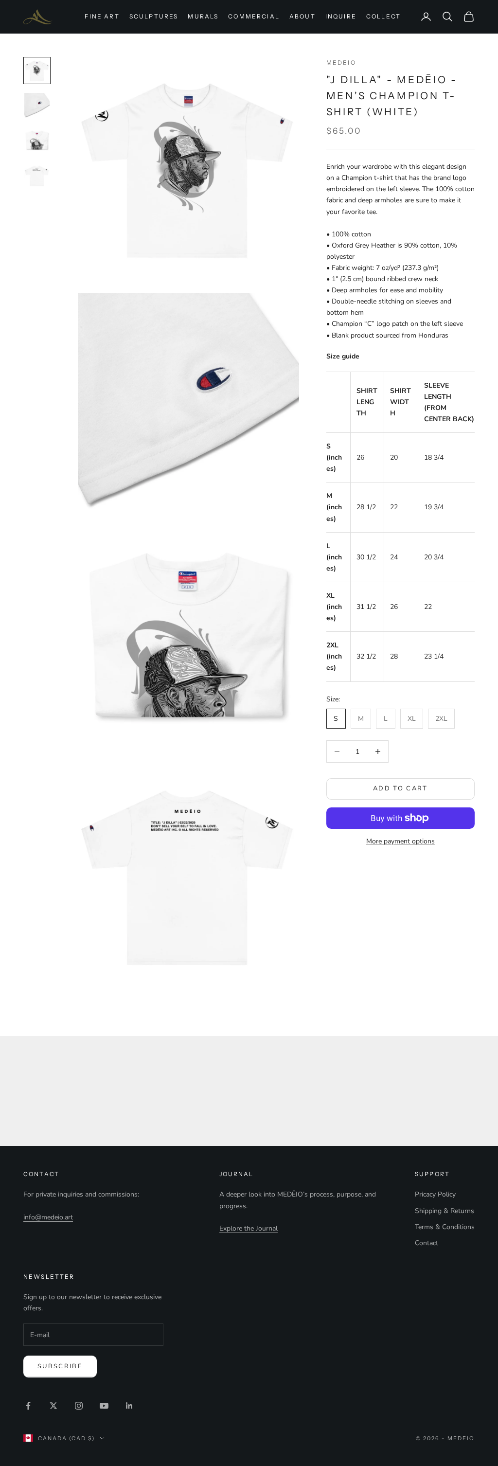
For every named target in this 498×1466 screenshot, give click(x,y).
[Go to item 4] (37, 175)
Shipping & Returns (444, 1211)
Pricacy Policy (435, 1194)
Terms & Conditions (445, 1227)
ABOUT (302, 16)
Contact (426, 1243)
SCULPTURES (153, 16)
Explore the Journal (248, 1228)
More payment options (400, 841)
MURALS (203, 16)
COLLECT (383, 16)
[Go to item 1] (37, 70)
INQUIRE (340, 16)
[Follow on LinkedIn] (129, 1406)
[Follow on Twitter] (53, 1406)
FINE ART (102, 16)
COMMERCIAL (254, 16)
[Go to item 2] (37, 105)
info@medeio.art (48, 1217)
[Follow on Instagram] (79, 1406)
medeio (341, 62)
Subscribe (60, 1366)
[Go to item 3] (37, 140)
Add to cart (400, 788)
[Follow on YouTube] (104, 1406)
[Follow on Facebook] (28, 1406)
